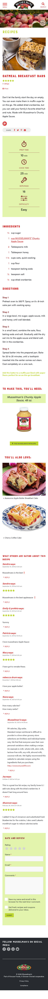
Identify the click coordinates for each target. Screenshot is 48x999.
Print (6, 88)
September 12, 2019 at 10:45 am (12, 636)
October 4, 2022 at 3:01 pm (11, 779)
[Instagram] (13, 949)
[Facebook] (4, 949)
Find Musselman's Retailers (25, 443)
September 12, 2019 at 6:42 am (12, 611)
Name (8, 854)
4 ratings (5, 83)
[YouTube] (17, 949)
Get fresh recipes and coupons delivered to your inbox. (22, 908)
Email (8, 864)
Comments (10, 875)
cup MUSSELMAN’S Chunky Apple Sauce (25, 240)
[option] (24, 54)
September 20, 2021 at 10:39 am (17, 722)
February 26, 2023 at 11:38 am (12, 805)
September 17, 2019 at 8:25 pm (12, 655)
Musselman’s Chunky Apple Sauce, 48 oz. (24, 398)
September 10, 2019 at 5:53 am (12, 586)
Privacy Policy (24, 981)
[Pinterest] (8, 949)
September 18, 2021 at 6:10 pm (12, 699)
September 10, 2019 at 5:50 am (12, 566)
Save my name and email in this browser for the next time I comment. (24, 900)
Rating (7, 844)
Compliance (24, 985)
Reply (7, 577)
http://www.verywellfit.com (19, 765)
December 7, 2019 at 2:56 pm (11, 680)
